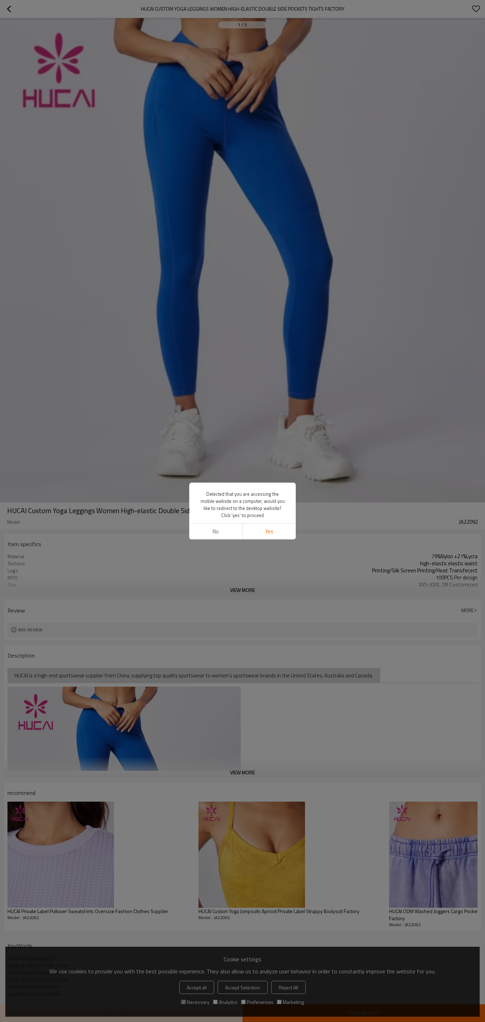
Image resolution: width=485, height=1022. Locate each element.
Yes (269, 531)
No (216, 531)
